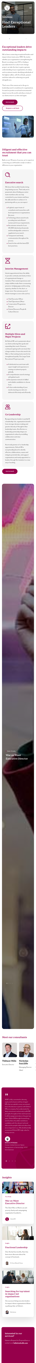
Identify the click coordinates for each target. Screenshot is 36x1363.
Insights (7, 1243)
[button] (30, 8)
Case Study (8, 1196)
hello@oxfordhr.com (21, 1343)
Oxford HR (13, 1219)
